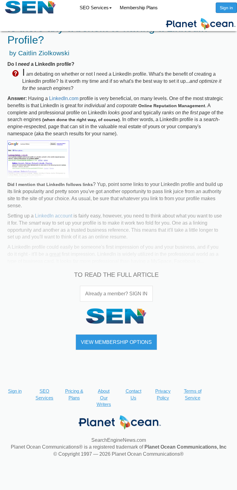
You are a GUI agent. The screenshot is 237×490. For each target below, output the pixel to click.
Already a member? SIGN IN (116, 293)
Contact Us (133, 394)
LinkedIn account (53, 215)
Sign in (226, 7)
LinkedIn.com (63, 98)
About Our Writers (104, 397)
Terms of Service (193, 394)
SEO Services (94, 7)
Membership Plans (139, 7)
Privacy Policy (163, 394)
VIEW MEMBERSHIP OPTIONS (116, 342)
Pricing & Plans (74, 394)
